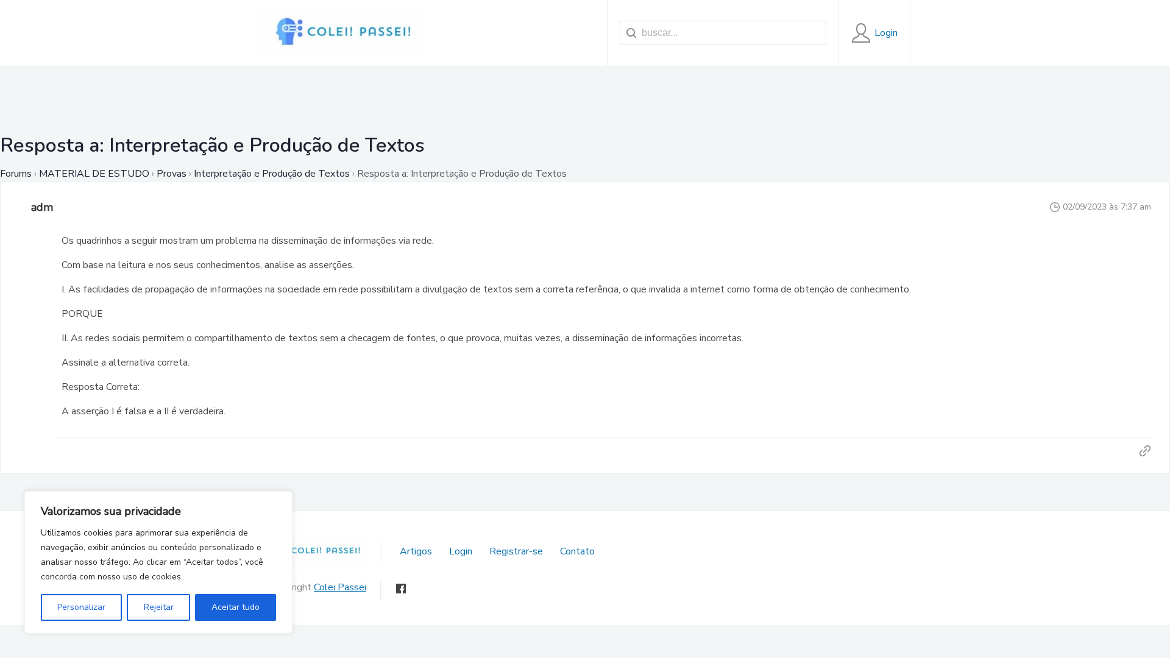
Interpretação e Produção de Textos (272, 173)
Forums (16, 173)
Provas (171, 173)
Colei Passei (340, 587)
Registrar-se (516, 551)
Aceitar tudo (235, 607)
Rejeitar (159, 607)
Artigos (416, 551)
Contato (577, 551)
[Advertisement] (585, 93)
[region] (158, 562)
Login (460, 551)
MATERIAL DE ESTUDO (94, 173)
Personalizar (81, 607)
